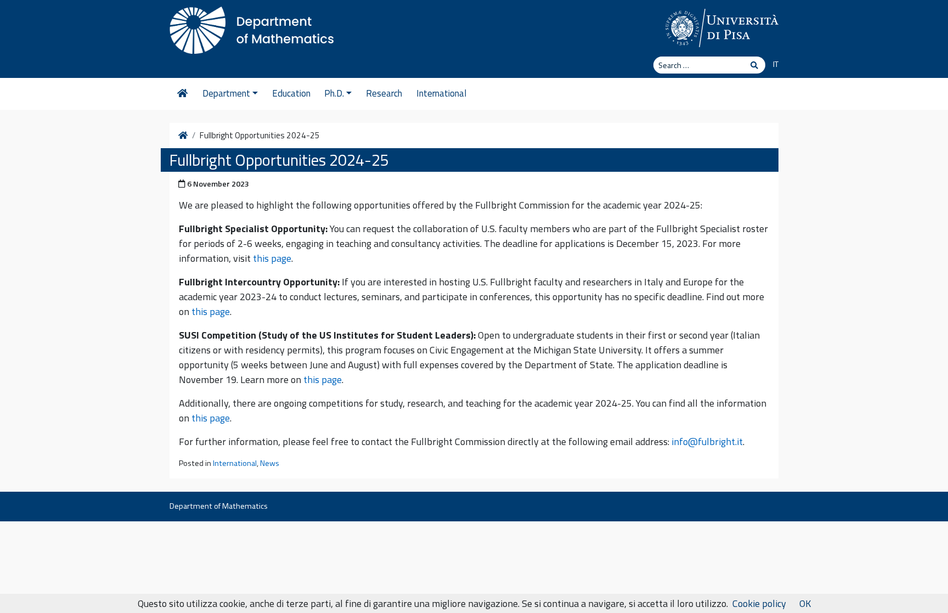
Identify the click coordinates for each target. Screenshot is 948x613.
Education (291, 93)
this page (272, 258)
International (441, 93)
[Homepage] (182, 93)
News (269, 463)
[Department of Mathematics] (252, 27)
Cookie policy (759, 603)
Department (226, 93)
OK (805, 603)
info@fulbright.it (707, 441)
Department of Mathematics (219, 506)
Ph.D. (334, 93)
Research (384, 93)
